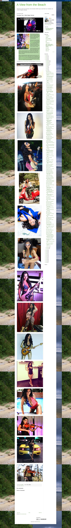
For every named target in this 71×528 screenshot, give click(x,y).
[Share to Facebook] (29, 484)
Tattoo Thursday (48, 167)
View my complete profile (48, 24)
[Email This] (26, 484)
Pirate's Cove (47, 49)
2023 (46, 58)
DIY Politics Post (48, 197)
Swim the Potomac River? (49, 141)
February (47, 247)
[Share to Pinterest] (30, 484)
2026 (46, 55)
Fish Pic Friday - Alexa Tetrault (50, 196)
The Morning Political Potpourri (50, 180)
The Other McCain (37, 61)
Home (29, 512)
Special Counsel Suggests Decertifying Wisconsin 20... (50, 235)
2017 (46, 254)
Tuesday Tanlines (48, 140)
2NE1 (32, 36)
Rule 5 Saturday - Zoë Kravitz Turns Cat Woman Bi (50, 191)
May (46, 68)
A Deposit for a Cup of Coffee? (50, 168)
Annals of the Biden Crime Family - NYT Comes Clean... (49, 162)
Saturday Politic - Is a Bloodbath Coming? (49, 189)
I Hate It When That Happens (50, 177)
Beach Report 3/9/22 (49, 202)
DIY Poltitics (47, 158)
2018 (46, 253)
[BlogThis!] (27, 484)
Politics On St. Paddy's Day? (50, 166)
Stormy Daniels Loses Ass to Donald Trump (50, 129)
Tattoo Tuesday (48, 211)
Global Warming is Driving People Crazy (49, 134)
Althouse (47, 37)
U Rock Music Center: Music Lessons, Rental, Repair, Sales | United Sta (50, 29)
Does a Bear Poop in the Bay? (50, 126)
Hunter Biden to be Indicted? (50, 137)
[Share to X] (28, 484)
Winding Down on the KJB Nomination (49, 99)
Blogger (39, 521)
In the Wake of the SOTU (49, 238)
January (47, 248)
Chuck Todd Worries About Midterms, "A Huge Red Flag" (49, 92)
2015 (46, 256)
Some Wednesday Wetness (49, 172)
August (47, 65)
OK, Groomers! (48, 83)
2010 (46, 262)
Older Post (40, 512)
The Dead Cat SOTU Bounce (50, 203)
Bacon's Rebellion (48, 38)
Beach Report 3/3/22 (49, 233)
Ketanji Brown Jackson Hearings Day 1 (49, 139)
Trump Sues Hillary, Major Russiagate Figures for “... (50, 113)
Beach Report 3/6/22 (49, 218)
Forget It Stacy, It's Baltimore (49, 201)
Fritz (50, 18)
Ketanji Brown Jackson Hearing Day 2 (49, 130)
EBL (46, 41)
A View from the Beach (31, 4)
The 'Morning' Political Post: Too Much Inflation (49, 194)
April (47, 69)
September (47, 64)
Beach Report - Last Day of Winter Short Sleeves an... (50, 150)
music (23, 485)
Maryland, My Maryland (49, 165)
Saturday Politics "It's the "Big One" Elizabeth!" (50, 224)
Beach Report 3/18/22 (49, 157)
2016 (46, 255)
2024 (46, 57)
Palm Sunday (48, 149)
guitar (21, 485)
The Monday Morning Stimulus (50, 100)
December (47, 60)
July (46, 66)
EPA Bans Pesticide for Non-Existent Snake (50, 187)
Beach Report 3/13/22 (49, 183)
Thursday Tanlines (48, 198)
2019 (46, 252)
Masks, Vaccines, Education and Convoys (49, 206)
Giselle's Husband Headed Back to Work (49, 173)
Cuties (19, 485)
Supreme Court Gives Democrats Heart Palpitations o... (49, 121)
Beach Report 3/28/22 (49, 96)
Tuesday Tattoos (48, 93)
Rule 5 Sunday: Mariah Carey (26, 61)
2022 (46, 59)
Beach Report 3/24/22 (49, 136)
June (47, 67)
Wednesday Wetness (49, 132)
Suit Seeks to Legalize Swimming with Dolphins (49, 87)
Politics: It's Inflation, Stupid (49, 219)
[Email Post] (25, 484)
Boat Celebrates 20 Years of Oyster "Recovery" (49, 179)
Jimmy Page (20, 59)
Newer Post (18, 512)
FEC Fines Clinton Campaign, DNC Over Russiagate (50, 76)
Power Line (47, 50)
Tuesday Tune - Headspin (49, 176)
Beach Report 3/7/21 (49, 212)
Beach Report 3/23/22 (49, 127)
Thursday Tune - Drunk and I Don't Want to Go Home (50, 236)
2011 (46, 261)
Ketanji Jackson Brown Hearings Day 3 (49, 123)
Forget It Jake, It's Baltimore (49, 164)
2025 (46, 56)
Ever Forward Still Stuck (49, 133)
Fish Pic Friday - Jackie (49, 231)
